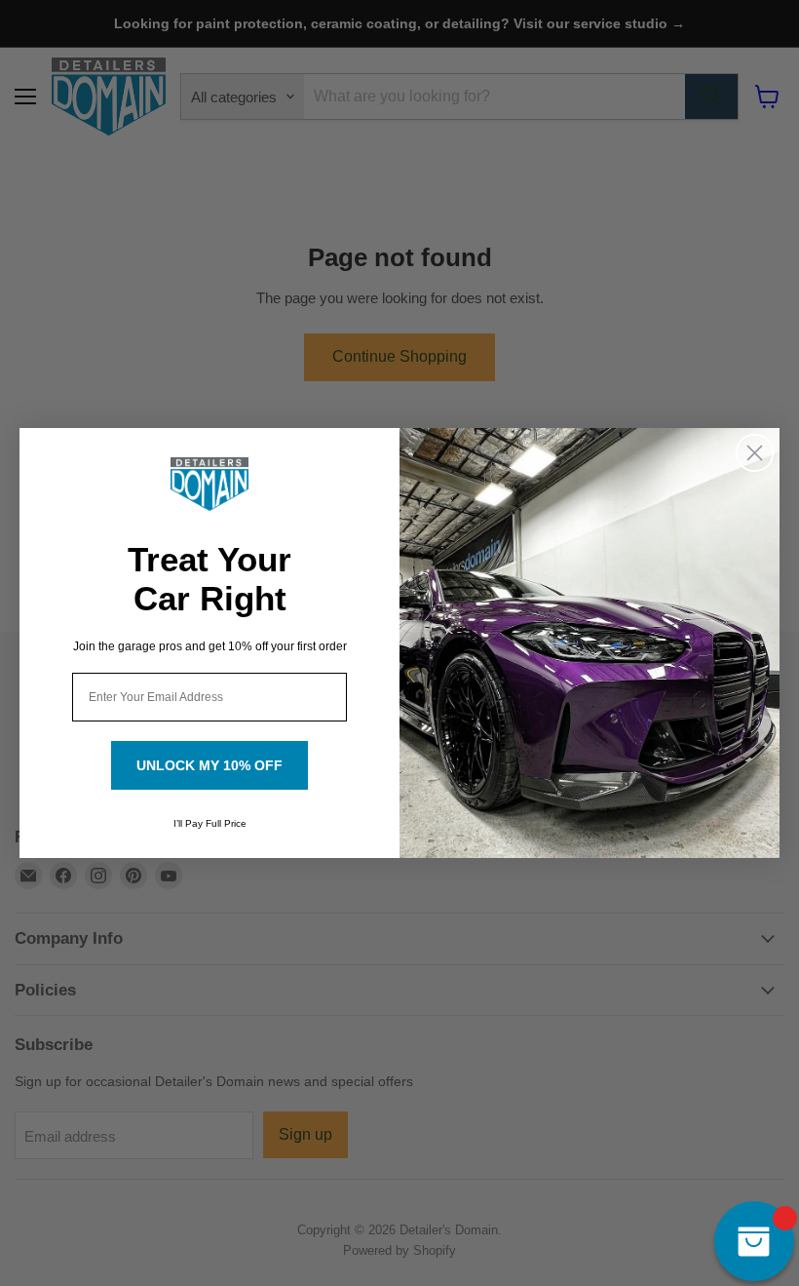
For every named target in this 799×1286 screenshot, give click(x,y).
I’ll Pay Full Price (210, 823)
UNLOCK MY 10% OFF (209, 765)
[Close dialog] (755, 453)
